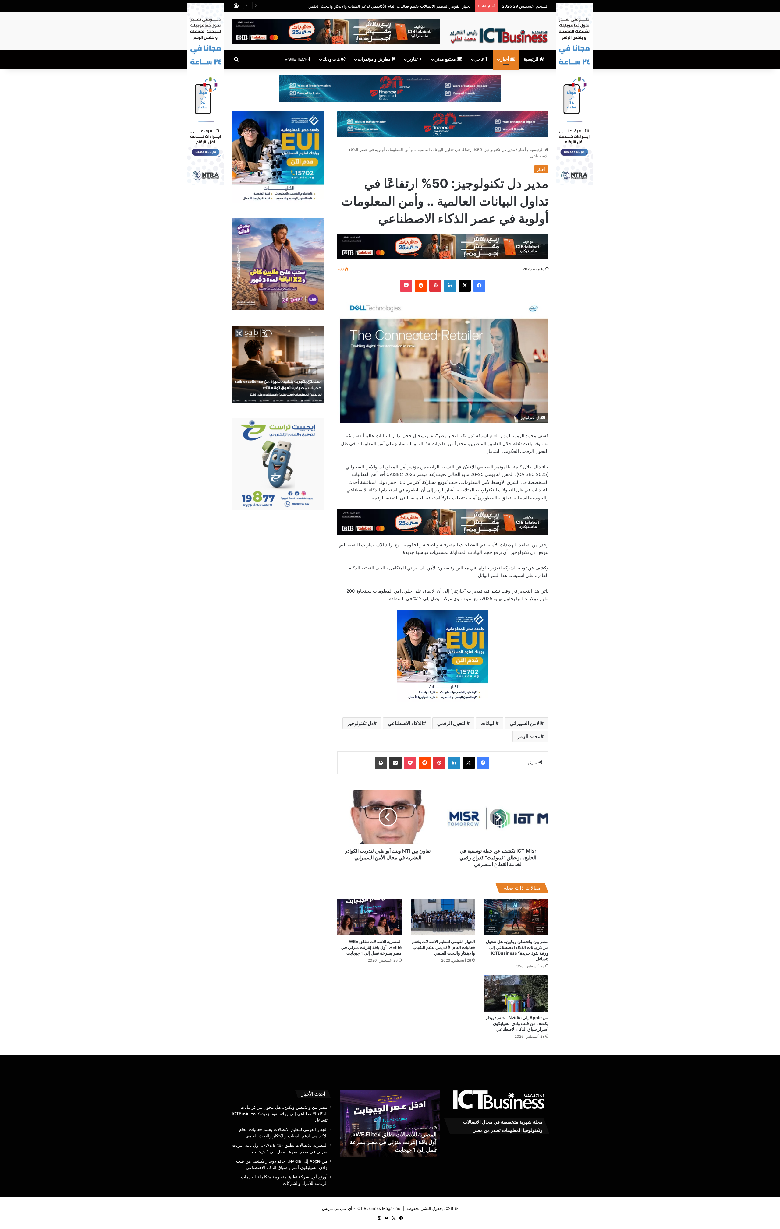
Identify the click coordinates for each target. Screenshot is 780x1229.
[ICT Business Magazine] (498, 33)
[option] (384, 1123)
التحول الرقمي (451, 723)
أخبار (505, 59)
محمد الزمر (529, 736)
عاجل (479, 59)
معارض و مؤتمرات (375, 59)
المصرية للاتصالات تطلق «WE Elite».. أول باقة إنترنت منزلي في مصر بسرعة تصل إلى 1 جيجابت (371, 947)
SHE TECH (298, 59)
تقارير (413, 59)
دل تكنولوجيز (360, 723)
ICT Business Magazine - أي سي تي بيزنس (361, 1208)
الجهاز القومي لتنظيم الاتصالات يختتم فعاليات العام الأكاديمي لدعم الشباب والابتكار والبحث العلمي (390, 6)
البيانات (488, 723)
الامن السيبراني (525, 723)
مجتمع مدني (445, 59)
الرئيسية (531, 59)
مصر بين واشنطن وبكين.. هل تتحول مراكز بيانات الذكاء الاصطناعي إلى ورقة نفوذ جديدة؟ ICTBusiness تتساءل (280, 1113)
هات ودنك (332, 59)
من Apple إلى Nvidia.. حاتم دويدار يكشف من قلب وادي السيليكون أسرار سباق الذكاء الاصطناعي (517, 1023)
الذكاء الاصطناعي (405, 723)
